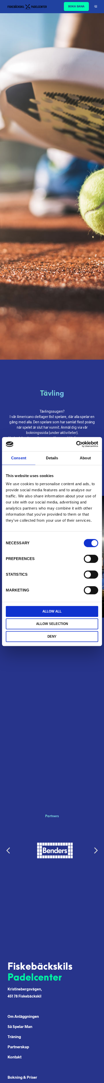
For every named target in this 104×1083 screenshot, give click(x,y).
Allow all (52, 611)
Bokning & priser (22, 1077)
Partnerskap (18, 1046)
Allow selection (52, 624)
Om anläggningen (23, 1016)
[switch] (91, 559)
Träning (14, 1036)
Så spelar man (20, 1026)
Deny (52, 636)
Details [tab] (52, 458)
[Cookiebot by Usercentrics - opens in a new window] (76, 444)
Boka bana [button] (76, 6)
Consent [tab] (18, 458)
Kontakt (14, 1057)
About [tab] (85, 458)
